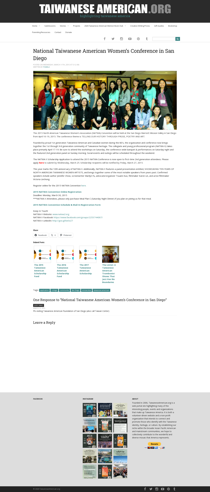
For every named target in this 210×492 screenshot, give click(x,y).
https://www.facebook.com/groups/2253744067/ (78, 217)
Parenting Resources (41, 32)
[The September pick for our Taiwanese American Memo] (90, 410)
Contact (58, 32)
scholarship (86, 290)
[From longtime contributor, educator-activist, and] (90, 425)
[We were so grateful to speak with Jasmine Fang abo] (105, 410)
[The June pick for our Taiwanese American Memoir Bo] (120, 441)
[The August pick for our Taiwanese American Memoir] (105, 425)
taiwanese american (101, 290)
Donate (68, 32)
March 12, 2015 (39, 308)
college (54, 290)
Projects (76, 26)
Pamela (46, 67)
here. (83, 185)
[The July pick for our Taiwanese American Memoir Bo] (90, 441)
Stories (63, 26)
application (44, 290)
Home (34, 26)
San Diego (75, 290)
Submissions (50, 26)
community (64, 290)
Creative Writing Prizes (140, 26)
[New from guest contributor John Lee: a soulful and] (90, 456)
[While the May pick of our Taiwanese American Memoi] (105, 472)
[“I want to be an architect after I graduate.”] (120, 425)
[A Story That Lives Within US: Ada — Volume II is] (120, 410)
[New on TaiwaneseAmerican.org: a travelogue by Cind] (120, 456)
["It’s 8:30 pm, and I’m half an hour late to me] (105, 441)
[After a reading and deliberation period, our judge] (90, 472)
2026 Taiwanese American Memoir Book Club (103, 26)
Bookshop (172, 26)
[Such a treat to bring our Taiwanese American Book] (105, 456)
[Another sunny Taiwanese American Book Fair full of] (120, 472)
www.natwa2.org (61, 214)
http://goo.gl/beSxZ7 (62, 220)
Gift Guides (159, 26)
